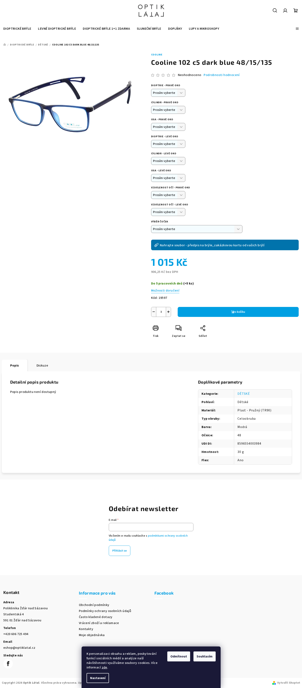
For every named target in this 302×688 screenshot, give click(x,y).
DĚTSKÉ (243, 393)
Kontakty (86, 629)
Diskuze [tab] (42, 365)
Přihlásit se (119, 551)
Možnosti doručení (165, 290)
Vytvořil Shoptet (288, 683)
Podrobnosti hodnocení (222, 75)
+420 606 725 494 (15, 634)
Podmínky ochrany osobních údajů (105, 611)
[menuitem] (17, 28)
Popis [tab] (14, 365)
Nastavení (97, 678)
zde (104, 667)
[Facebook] (8, 663)
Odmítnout (178, 656)
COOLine (157, 54)
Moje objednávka (92, 635)
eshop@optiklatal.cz (19, 647)
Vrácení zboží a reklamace (99, 623)
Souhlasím (205, 656)
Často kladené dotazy (95, 617)
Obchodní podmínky (94, 605)
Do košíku (239, 312)
